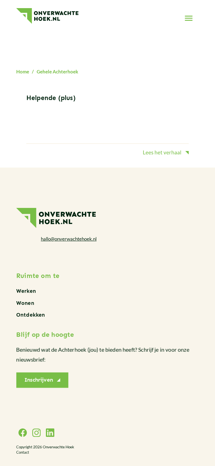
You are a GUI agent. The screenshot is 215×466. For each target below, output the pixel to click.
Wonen (25, 303)
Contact (22, 452)
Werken (26, 291)
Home (22, 72)
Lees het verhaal (162, 152)
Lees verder (107, 126)
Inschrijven (38, 380)
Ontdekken (30, 315)
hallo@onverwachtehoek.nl (69, 239)
